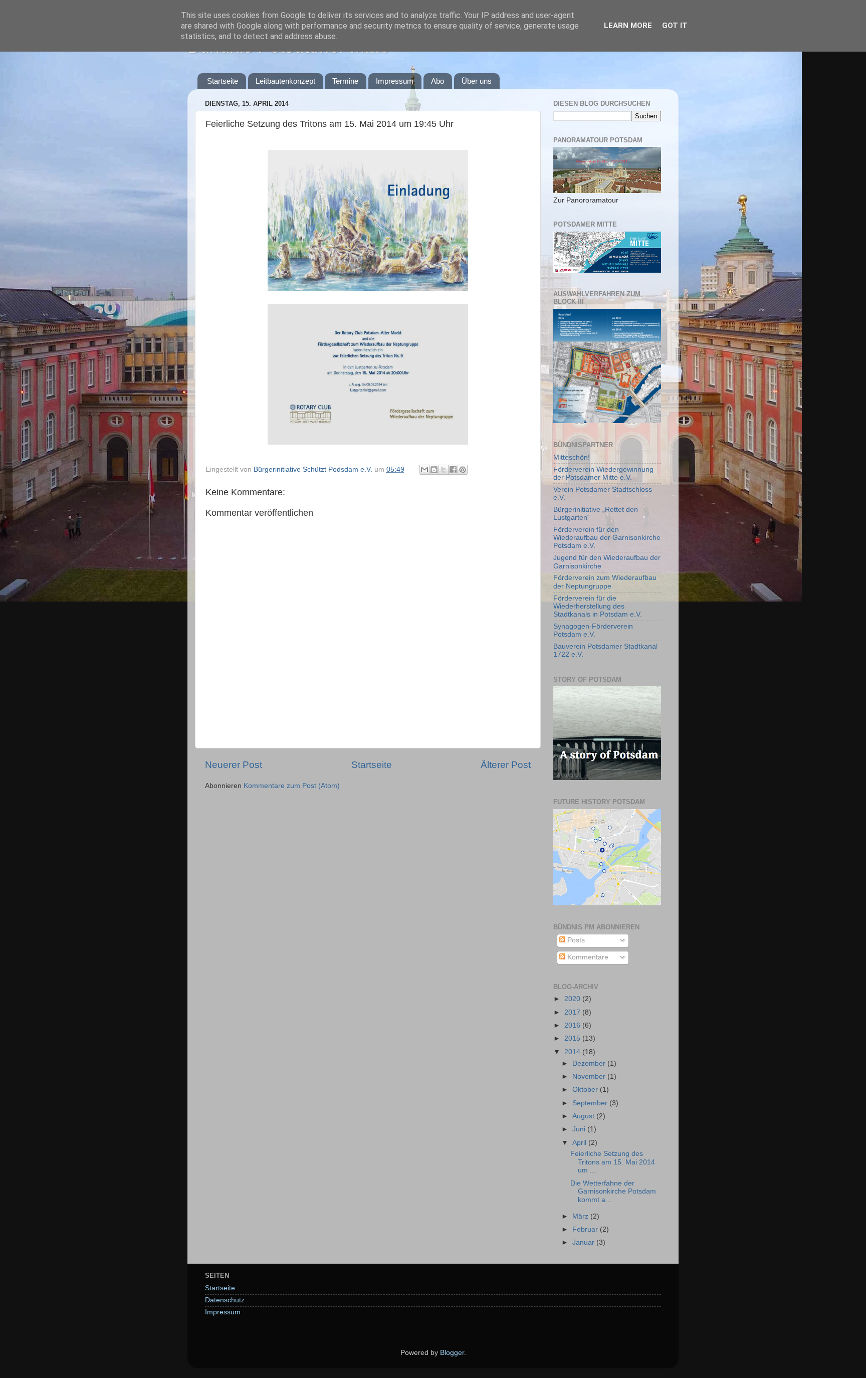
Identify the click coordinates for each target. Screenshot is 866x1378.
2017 (573, 1012)
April (580, 1142)
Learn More (628, 25)
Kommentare (586, 957)
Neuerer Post (233, 764)
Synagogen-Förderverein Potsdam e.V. (593, 630)
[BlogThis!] (434, 470)
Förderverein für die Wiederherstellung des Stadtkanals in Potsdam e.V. (597, 606)
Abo (437, 81)
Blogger (452, 1352)
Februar (586, 1229)
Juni (579, 1129)
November (589, 1076)
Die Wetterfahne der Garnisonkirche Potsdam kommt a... (613, 1191)
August (584, 1116)
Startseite (222, 81)
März (581, 1216)
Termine (345, 81)
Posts (575, 940)
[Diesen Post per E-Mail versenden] (424, 470)
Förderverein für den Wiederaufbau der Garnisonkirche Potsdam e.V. (607, 537)
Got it (675, 25)
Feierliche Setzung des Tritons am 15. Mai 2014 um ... (612, 1161)
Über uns (477, 81)
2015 (573, 1038)
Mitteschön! (571, 457)
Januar (584, 1242)
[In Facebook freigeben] (453, 470)
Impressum (394, 81)
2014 (573, 1052)
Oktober (586, 1089)
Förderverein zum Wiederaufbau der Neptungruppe (605, 581)
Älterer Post (506, 764)
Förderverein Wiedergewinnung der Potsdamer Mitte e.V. (603, 473)
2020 (573, 999)
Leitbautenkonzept (285, 81)
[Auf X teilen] (444, 470)
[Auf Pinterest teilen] (463, 470)
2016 (573, 1025)
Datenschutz (225, 1300)
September (590, 1103)
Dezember (589, 1063)
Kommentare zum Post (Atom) (292, 786)
